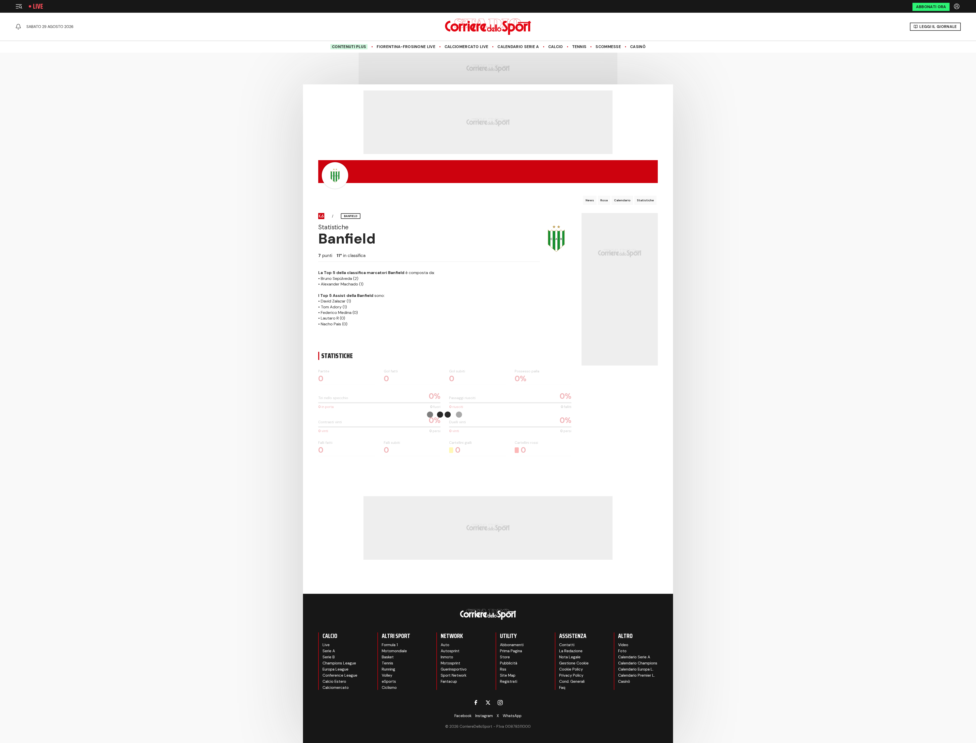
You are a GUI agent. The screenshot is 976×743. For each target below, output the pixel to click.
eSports (389, 681)
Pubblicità (508, 663)
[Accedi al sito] (957, 6)
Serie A (329, 651)
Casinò (638, 46)
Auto (445, 644)
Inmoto (447, 657)
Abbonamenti (512, 644)
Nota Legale (570, 657)
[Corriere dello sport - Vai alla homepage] (488, 27)
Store (505, 657)
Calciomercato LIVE (466, 46)
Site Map (507, 675)
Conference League (340, 675)
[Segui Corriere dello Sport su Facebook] (476, 703)
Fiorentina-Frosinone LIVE (406, 46)
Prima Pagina (511, 651)
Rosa (604, 200)
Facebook (462, 715)
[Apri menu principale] (18, 6)
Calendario (622, 200)
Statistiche (645, 200)
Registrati (508, 681)
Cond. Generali (572, 681)
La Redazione (571, 651)
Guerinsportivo (454, 669)
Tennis (579, 46)
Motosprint (450, 663)
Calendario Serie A (518, 46)
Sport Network (453, 675)
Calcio (555, 46)
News (590, 200)
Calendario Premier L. (636, 675)
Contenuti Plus (349, 46)
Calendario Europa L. (635, 669)
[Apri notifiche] (18, 27)
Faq (562, 687)
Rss (503, 669)
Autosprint (450, 651)
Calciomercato (336, 687)
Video (623, 644)
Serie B (329, 657)
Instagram (484, 715)
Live (38, 6)
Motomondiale (394, 651)
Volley (387, 675)
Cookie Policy (571, 669)
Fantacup (449, 681)
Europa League (335, 669)
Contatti (566, 644)
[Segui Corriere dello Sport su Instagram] (500, 703)
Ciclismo (389, 687)
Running (388, 669)
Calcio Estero (334, 681)
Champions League (339, 663)
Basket (388, 657)
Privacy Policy (571, 675)
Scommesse (608, 46)
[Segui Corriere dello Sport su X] (488, 703)
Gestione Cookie (574, 663)
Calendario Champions (637, 663)
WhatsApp (512, 715)
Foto (622, 651)
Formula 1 (390, 644)
